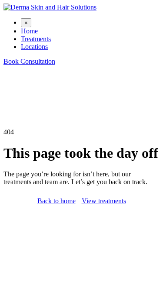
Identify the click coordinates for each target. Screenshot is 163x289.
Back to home (56, 201)
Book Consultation (29, 61)
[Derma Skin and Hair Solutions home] (49, 7)
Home (29, 31)
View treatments (104, 201)
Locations (34, 46)
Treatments (36, 38)
